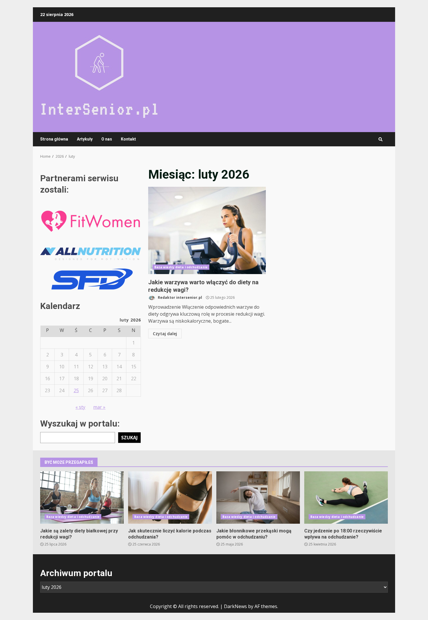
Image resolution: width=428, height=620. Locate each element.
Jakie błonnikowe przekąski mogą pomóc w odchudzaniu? (258, 497)
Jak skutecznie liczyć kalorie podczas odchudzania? (170, 497)
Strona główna (54, 139)
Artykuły (85, 139)
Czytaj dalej (165, 333)
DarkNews (235, 606)
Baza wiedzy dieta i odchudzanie (181, 267)
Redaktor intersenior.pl (179, 297)
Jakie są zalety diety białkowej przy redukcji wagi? (82, 497)
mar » (99, 407)
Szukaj (129, 437)
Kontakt (128, 139)
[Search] (381, 139)
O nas (106, 139)
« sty (80, 407)
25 (76, 390)
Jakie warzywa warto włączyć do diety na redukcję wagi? (207, 230)
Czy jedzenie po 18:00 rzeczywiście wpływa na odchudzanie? (346, 497)
